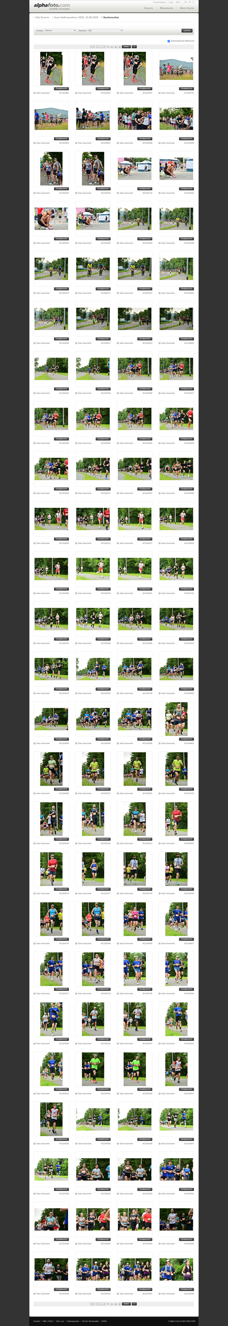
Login (171, 2)
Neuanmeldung (159, 2)
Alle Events (42, 17)
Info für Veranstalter (90, 1321)
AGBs (104, 1321)
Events (148, 8)
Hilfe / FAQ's (48, 1321)
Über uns (60, 1321)
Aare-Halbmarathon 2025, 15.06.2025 (76, 17)
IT (193, 2)
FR (189, 2)
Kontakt (36, 1321)
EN (185, 2)
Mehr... (179, 2)
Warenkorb (166, 8)
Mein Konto (187, 8)
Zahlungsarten (73, 1321)
